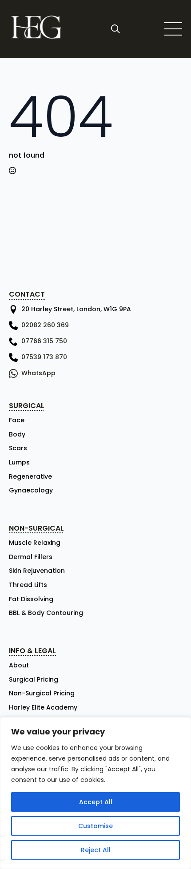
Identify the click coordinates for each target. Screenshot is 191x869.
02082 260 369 (45, 325)
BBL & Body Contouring (46, 613)
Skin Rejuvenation (37, 571)
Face (16, 420)
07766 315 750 (44, 341)
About (19, 665)
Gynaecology (31, 490)
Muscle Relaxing (34, 543)
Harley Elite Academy (43, 707)
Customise (95, 825)
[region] (95, 793)
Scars (18, 448)
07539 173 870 (44, 357)
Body (17, 434)
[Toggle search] (115, 28)
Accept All (95, 802)
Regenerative (30, 476)
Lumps (19, 462)
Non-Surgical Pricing (42, 693)
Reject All (96, 849)
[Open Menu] (173, 29)
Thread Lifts (28, 585)
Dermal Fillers (30, 557)
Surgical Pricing (33, 679)
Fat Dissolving (31, 599)
